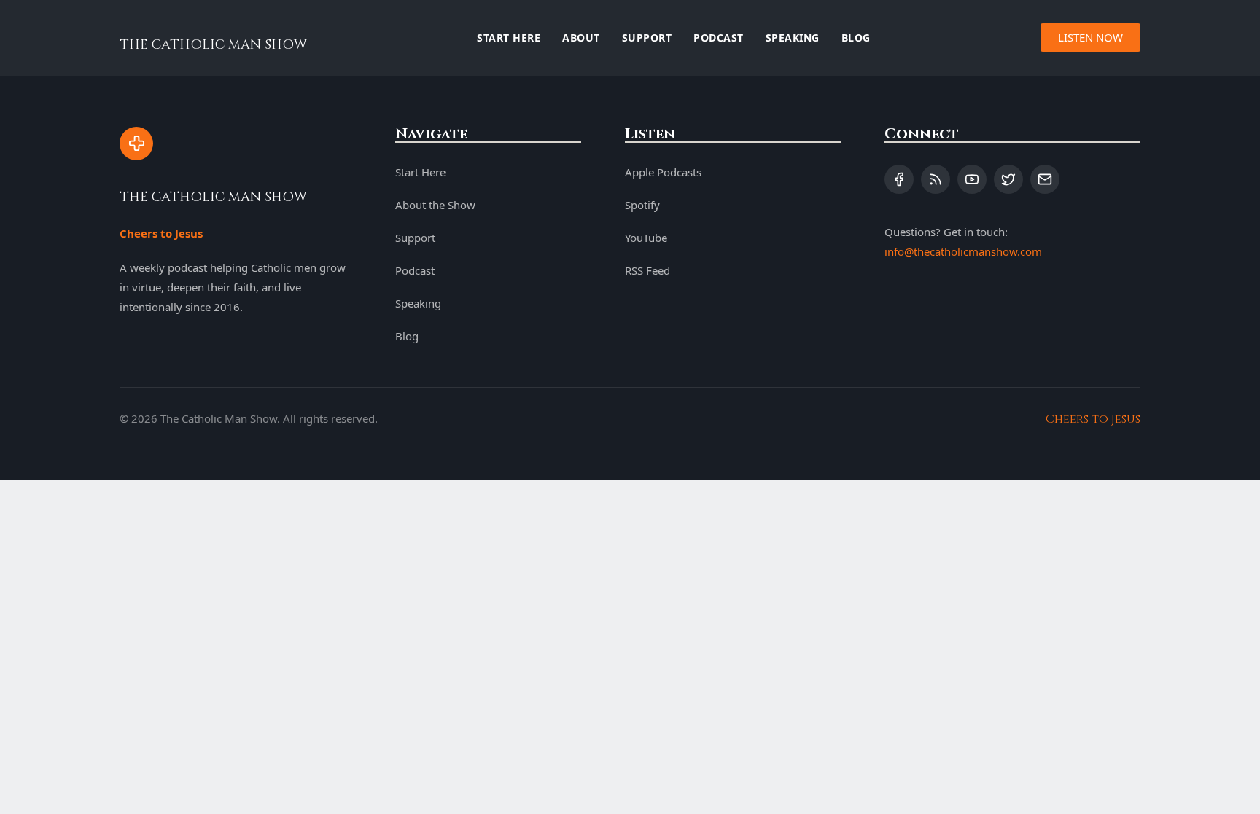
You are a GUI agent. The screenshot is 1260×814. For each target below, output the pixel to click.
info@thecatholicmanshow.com (963, 251)
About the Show (435, 204)
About (581, 37)
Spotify (642, 204)
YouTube (646, 237)
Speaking (793, 37)
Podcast (718, 37)
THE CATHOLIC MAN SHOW (213, 45)
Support (647, 37)
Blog (856, 37)
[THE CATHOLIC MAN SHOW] (136, 143)
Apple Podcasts (663, 172)
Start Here (508, 37)
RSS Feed (647, 270)
